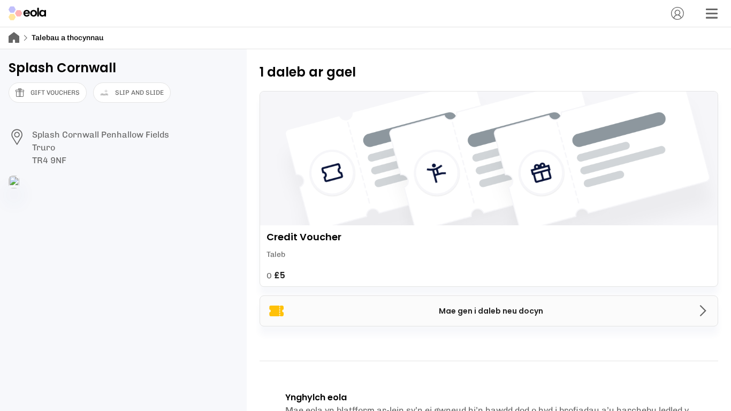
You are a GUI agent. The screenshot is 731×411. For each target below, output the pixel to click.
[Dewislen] (711, 13)
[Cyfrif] (677, 13)
